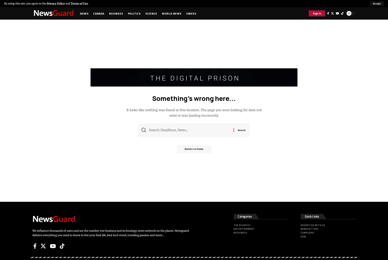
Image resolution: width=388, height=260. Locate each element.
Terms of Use (79, 3)
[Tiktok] (342, 13)
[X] (332, 13)
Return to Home (194, 149)
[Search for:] (190, 130)
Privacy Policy (56, 3)
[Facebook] (328, 13)
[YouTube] (337, 13)
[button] (377, 3)
